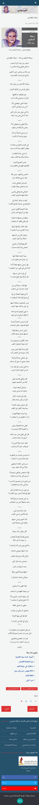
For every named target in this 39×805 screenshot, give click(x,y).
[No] (37, 799)
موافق (20, 800)
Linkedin (26, 701)
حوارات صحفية (11, 727)
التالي (7, 709)
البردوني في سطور (29, 739)
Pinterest (21, 701)
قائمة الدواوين (31, 733)
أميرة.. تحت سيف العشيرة (24, 657)
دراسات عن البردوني (29, 745)
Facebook (36, 701)
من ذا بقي (29, 680)
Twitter (31, 701)
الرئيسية (33, 727)
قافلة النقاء (29, 675)
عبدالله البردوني (12, 689)
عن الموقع (13, 733)
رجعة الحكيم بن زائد (30, 23)
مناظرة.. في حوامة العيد (25, 666)
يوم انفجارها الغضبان (26, 661)
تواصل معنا (13, 739)
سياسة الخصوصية (11, 745)
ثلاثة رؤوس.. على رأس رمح (23, 671)
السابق (31, 709)
